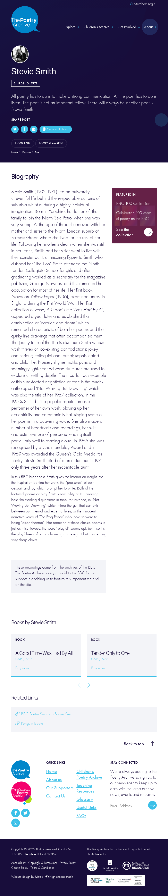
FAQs (81, 815)
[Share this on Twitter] (15, 129)
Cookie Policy (19, 868)
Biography (23, 143)
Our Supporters (60, 787)
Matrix (39, 877)
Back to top (134, 743)
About (148, 27)
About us (54, 779)
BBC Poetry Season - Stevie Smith (46, 714)
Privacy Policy (68, 863)
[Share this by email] (33, 129)
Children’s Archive (96, 27)
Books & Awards (51, 143)
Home (51, 771)
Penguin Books (31, 723)
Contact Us (56, 796)
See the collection (125, 232)
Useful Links (86, 807)
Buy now (22, 668)
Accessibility (18, 863)
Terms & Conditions (42, 868)
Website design (20, 877)
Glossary (84, 799)
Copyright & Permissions (42, 863)
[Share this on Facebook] (24, 129)
